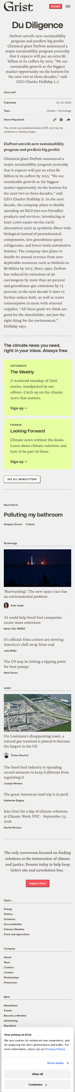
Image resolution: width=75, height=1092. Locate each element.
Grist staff (10, 92)
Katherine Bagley (14, 800)
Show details (55, 1063)
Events (8, 1010)
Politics (8, 914)
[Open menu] (68, 6)
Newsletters (11, 1005)
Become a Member (15, 1015)
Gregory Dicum (13, 524)
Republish (10, 1025)
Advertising (10, 1020)
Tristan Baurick (20, 755)
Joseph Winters (13, 783)
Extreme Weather (14, 929)
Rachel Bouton (12, 827)
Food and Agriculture (16, 934)
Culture (30, 524)
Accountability (13, 924)
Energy (8, 908)
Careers (8, 972)
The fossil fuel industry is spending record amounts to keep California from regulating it (36, 772)
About (7, 957)
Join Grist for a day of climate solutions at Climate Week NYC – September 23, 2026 (36, 816)
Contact (9, 967)
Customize (35, 1084)
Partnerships (11, 977)
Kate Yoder (17, 605)
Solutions (9, 919)
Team (7, 962)
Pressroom (10, 982)
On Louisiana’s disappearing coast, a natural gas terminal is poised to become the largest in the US (37, 741)
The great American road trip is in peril (36, 794)
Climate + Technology (59, 110)
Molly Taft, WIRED (14, 628)
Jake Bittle (10, 650)
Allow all (37, 1074)
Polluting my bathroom (33, 514)
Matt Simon (11, 672)
